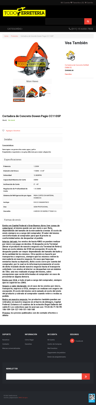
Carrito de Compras (55, 344)
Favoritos (78, 3)
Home (6, 36)
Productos (14, 36)
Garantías (28, 344)
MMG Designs (23, 397)
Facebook (79, 341)
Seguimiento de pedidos (56, 353)
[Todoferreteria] (24, 12)
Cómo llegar (29, 340)
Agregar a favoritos (13, 131)
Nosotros (5, 340)
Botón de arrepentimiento (57, 357)
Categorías (14, 28)
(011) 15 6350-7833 (82, 28)
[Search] (88, 21)
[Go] (86, 376)
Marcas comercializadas (11, 348)
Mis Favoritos (52, 348)
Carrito (89, 3)
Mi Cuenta (65, 3)
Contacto (5, 344)
